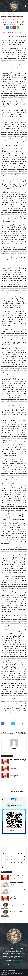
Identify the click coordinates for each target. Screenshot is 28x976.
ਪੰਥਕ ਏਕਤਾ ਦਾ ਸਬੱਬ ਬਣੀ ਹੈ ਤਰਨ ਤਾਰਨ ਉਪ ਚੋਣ (21, 733)
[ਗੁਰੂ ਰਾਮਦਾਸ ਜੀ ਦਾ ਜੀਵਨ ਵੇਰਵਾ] (5, 884)
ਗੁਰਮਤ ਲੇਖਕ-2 (21, 16)
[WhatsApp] (18, 27)
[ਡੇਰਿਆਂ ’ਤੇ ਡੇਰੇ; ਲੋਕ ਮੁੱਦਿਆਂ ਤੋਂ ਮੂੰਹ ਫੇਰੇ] (5, 762)
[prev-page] (2, 781)
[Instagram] (8, 964)
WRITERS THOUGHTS (10, 14)
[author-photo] (14, 746)
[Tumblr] (20, 964)
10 (3, 856)
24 (3, 862)
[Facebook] (7, 27)
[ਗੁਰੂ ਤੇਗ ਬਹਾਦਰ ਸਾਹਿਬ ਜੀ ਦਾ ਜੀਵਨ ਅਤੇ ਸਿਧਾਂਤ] (5, 877)
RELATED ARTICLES (7, 756)
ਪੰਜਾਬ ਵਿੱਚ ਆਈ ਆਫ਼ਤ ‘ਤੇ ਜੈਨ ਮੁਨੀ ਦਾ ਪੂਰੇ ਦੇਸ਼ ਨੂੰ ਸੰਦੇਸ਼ (7, 733)
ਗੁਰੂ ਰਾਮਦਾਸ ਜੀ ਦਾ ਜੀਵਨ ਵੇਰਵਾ (16, 882)
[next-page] (5, 781)
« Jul (2, 867)
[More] (22, 723)
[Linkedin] (12, 964)
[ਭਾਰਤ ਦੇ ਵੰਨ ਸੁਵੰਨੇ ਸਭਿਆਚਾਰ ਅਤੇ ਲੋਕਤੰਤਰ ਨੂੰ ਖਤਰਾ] (5, 776)
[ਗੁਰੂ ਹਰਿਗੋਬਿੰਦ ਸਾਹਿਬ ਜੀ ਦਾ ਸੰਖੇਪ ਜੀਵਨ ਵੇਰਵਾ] (5, 891)
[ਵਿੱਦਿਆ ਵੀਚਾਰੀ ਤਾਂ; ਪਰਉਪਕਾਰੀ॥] (5, 906)
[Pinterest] (14, 27)
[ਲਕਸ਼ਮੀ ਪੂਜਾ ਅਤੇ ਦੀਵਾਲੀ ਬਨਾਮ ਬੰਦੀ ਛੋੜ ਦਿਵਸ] (5, 769)
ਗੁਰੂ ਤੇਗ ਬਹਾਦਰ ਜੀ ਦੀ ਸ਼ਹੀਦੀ (16, 911)
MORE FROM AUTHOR (19, 756)
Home (2, 14)
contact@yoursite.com (17, 960)
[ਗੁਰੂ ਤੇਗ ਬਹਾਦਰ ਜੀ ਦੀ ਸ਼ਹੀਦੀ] (5, 913)
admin (4, 24)
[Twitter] (11, 27)
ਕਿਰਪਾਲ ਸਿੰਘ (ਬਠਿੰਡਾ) (14, 16)
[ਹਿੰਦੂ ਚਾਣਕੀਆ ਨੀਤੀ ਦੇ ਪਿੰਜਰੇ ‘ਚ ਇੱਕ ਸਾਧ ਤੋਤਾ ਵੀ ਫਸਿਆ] (5, 898)
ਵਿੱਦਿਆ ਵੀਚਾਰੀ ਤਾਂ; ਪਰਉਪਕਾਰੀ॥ (17, 904)
